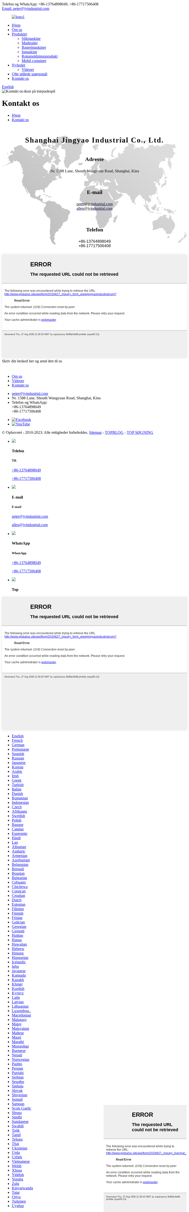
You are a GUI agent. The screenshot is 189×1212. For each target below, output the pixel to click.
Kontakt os (20, 78)
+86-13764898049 (26, 470)
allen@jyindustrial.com (30, 525)
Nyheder (18, 65)
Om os (17, 30)
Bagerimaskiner (34, 47)
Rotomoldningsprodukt (40, 56)
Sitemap (95, 432)
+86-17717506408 (26, 478)
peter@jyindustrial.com (30, 393)
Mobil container (34, 61)
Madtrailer (30, 43)
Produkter (19, 34)
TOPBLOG (114, 432)
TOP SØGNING (140, 432)
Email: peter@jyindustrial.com (25, 8)
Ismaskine (29, 52)
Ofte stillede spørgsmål (29, 74)
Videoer (28, 69)
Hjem (16, 25)
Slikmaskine (31, 38)
